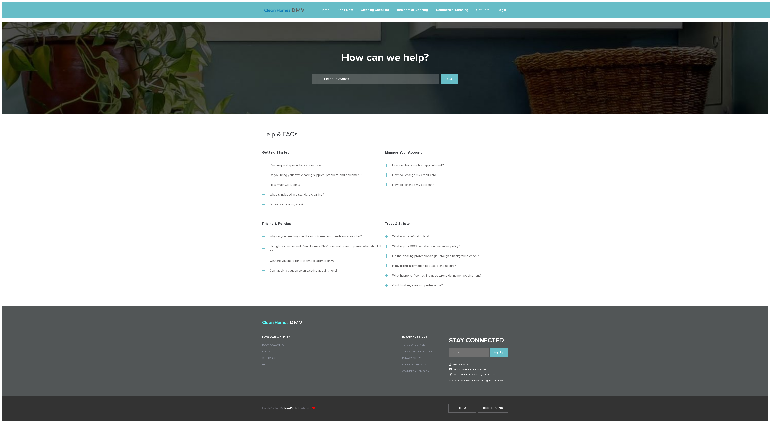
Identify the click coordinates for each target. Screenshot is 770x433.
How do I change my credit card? (415, 175)
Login (501, 10)
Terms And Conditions (417, 351)
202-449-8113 (460, 364)
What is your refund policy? (411, 236)
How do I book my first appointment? (418, 165)
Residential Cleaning (412, 10)
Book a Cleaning (273, 345)
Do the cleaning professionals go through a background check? (435, 256)
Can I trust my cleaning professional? (417, 285)
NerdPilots (291, 408)
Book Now (345, 10)
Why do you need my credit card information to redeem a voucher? (316, 236)
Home (324, 10)
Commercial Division (415, 371)
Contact (268, 351)
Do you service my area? (286, 204)
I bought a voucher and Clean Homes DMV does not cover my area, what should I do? (325, 249)
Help (265, 365)
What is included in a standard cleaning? (297, 194)
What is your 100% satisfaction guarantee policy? (426, 246)
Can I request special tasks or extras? (295, 165)
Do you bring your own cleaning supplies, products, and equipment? (316, 175)
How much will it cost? (285, 184)
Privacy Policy (411, 358)
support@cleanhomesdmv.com (471, 369)
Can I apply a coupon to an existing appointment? (303, 270)
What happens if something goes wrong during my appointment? (437, 275)
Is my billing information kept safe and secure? (424, 265)
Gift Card (482, 10)
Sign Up (462, 408)
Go (449, 79)
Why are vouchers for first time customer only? (302, 260)
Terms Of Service (413, 345)
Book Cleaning (493, 408)
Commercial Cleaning (452, 10)
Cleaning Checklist (375, 10)
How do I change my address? (413, 184)
